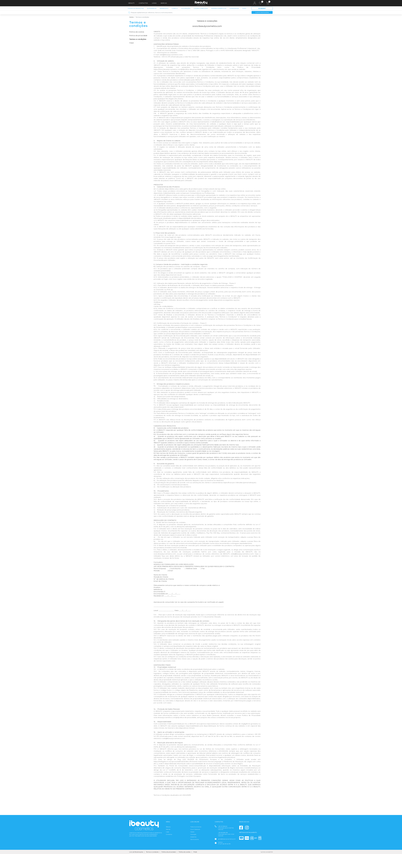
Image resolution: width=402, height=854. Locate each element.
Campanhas (234, 8)
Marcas (164, 3)
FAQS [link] (131, 43)
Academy (262, 8)
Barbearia (164, 8)
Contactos (143, 3)
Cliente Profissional (262, 12)
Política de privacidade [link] (138, 35)
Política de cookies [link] (136, 32)
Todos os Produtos (136, 8)
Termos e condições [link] (137, 39)
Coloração (186, 8)
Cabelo (175, 8)
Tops (244, 8)
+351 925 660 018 (223, 832)
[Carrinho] (267, 3)
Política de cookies (184, 852)
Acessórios (151, 8)
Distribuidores (194, 839)
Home (131, 17)
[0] (260, 3)
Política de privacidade (169, 852)
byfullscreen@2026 (267, 852)
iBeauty (131, 3)
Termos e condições (152, 852)
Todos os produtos (195, 827)
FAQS (195, 852)
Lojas (154, 3)
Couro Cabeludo (201, 8)
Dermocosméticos (218, 8)
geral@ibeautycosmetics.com (227, 839)
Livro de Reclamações (136, 852)
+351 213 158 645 (222, 826)
